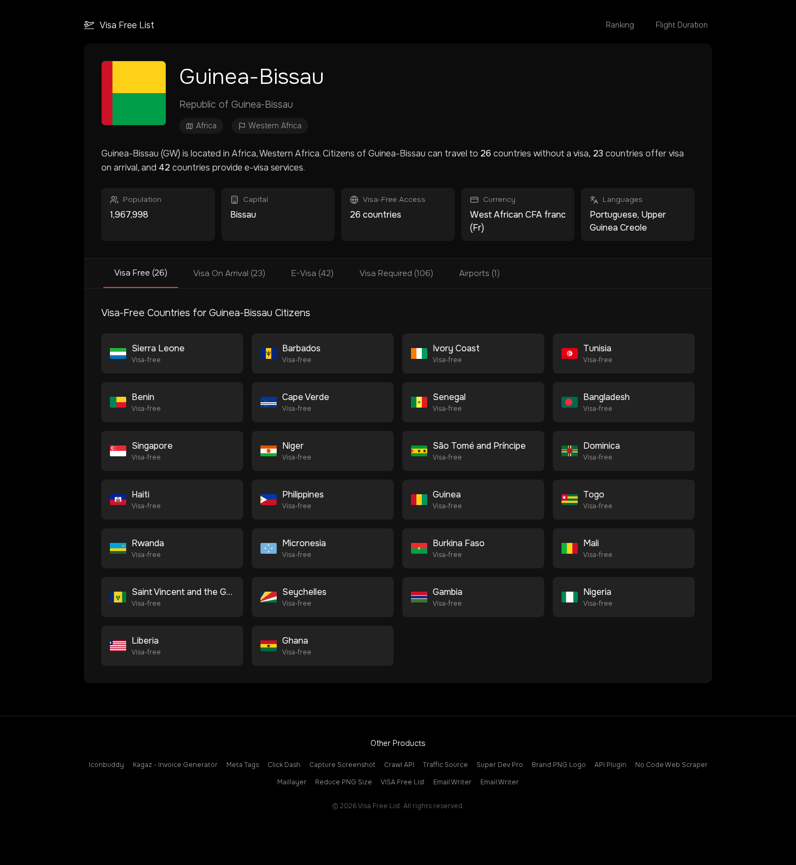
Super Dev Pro (500, 765)
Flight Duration (682, 25)
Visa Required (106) (396, 273)
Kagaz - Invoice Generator (175, 765)
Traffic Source (445, 765)
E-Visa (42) (312, 273)
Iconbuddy (106, 765)
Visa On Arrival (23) (229, 273)
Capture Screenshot (342, 765)
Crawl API (399, 765)
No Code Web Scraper (671, 765)
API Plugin (611, 765)
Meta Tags (242, 765)
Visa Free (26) (140, 272)
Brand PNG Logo (559, 765)
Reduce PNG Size (343, 782)
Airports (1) (479, 273)
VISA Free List (403, 782)
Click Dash (284, 765)
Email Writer (452, 782)
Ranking (620, 25)
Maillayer (291, 782)
